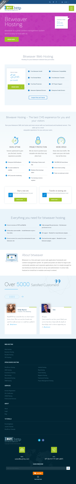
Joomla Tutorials (9, 426)
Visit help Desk (38, 479)
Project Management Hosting (45, 381)
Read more (13, 324)
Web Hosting (8, 349)
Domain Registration (10, 390)
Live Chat (39, 473)
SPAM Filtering (8, 396)
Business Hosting (9, 352)
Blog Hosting (41, 370)
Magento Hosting (42, 375)
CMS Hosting (8, 370)
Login (65, 2)
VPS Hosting (8, 357)
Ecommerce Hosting (10, 372)
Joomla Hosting (42, 367)
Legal (6, 411)
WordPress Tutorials (10, 429)
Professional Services (10, 398)
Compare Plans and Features (38, 97)
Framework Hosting (43, 378)
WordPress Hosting (10, 367)
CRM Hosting (8, 381)
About (6, 408)
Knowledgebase (9, 424)
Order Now (11, 39)
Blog (6, 414)
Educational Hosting (10, 378)
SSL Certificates (9, 393)
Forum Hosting (42, 372)
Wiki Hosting (8, 375)
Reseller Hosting (9, 355)
